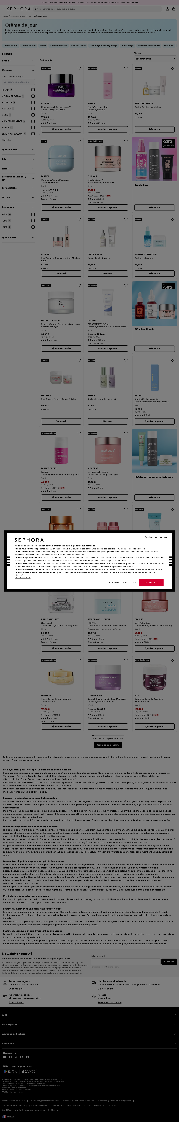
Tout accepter (151, 583)
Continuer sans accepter (156, 537)
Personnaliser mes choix (122, 583)
